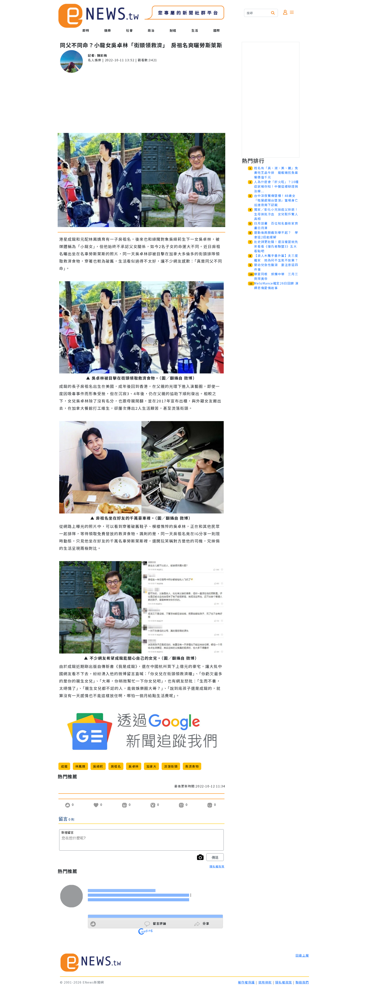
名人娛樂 (94, 60)
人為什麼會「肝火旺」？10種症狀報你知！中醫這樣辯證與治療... (276, 186)
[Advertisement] (141, 103)
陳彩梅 (102, 55)
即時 (85, 30)
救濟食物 (192, 766)
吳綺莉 (98, 766)
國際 (216, 30)
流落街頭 (171, 766)
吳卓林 (134, 766)
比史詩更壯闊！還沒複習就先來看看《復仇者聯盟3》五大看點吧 (276, 246)
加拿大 (151, 766)
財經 (173, 30)
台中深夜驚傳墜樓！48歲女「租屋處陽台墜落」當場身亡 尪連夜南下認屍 (277, 200)
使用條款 (265, 982)
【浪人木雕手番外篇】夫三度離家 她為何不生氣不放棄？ (276, 257)
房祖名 (116, 766)
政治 (151, 30)
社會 (129, 30)
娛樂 (107, 30)
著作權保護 (246, 982)
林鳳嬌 (80, 766)
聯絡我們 (302, 982)
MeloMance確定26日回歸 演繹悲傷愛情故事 (276, 285)
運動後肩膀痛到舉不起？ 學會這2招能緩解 (276, 234)
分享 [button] (205, 923)
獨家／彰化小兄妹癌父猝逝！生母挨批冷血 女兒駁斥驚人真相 (276, 214)
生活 (194, 30)
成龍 (64, 766)
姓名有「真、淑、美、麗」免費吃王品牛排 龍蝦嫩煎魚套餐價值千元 (276, 172)
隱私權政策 (216, 866)
